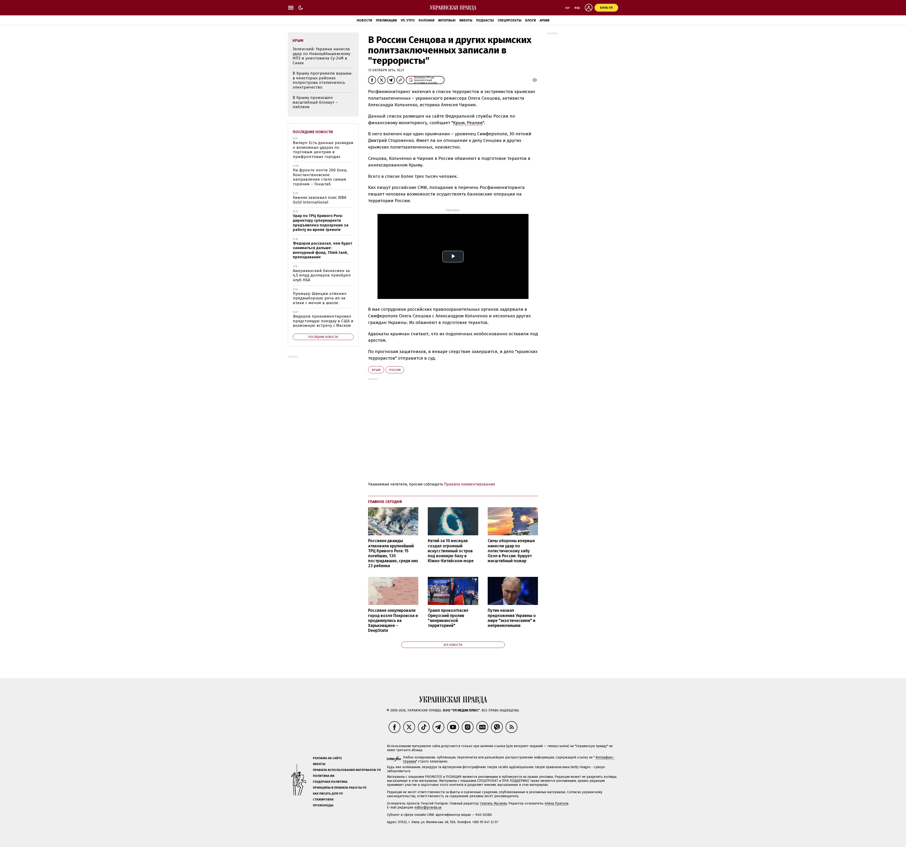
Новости (364, 20)
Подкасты (485, 20)
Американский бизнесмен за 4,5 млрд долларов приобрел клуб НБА (322, 275)
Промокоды (323, 805)
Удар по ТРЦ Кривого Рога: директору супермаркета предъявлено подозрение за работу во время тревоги (320, 222)
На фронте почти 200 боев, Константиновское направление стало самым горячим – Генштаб (320, 177)
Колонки (426, 20)
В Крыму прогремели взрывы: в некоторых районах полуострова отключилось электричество (322, 80)
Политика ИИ (323, 776)
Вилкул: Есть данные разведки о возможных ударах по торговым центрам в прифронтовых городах (323, 149)
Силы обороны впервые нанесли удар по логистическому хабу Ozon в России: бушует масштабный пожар (511, 550)
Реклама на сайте (327, 758)
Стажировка (323, 799)
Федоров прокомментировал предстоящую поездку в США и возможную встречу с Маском (323, 321)
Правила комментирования (469, 484)
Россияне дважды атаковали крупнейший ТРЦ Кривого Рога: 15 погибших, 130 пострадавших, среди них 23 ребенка (393, 553)
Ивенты (465, 20)
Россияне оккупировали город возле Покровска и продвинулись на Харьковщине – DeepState (393, 620)
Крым (376, 370)
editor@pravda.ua (428, 807)
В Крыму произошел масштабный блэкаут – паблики (315, 102)
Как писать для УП (328, 793)
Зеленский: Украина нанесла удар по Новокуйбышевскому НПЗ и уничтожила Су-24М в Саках (321, 56)
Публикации (386, 20)
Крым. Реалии (468, 122)
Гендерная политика (330, 781)
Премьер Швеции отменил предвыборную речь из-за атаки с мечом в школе (319, 298)
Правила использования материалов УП (347, 770)
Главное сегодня (385, 501)
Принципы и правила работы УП (339, 787)
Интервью (447, 20)
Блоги (530, 20)
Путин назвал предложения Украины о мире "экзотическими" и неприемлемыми (512, 618)
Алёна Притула (556, 803)
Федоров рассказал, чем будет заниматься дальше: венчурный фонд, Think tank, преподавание (322, 250)
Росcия (395, 370)
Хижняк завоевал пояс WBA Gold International (319, 200)
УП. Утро (408, 20)
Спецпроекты (509, 20)
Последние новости (313, 132)
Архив (544, 20)
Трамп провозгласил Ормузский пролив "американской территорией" (448, 618)
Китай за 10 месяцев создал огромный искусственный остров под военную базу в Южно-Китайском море (451, 550)
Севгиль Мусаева (493, 803)
